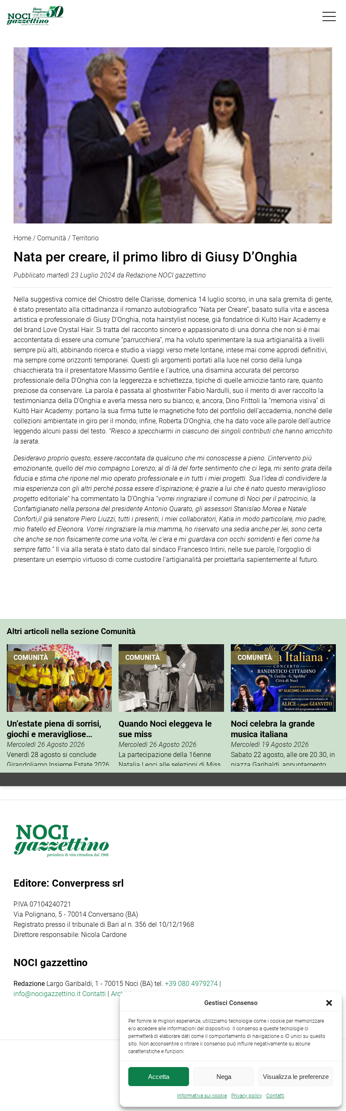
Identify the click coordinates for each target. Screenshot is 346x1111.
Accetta (158, 1076)
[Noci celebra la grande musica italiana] (283, 705)
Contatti (94, 994)
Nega (223, 1076)
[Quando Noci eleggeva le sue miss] (171, 705)
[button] (329, 1003)
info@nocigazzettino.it (47, 994)
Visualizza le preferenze (296, 1076)
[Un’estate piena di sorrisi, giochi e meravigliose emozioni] (59, 705)
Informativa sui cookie (202, 1096)
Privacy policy (246, 1096)
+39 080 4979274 (191, 984)
